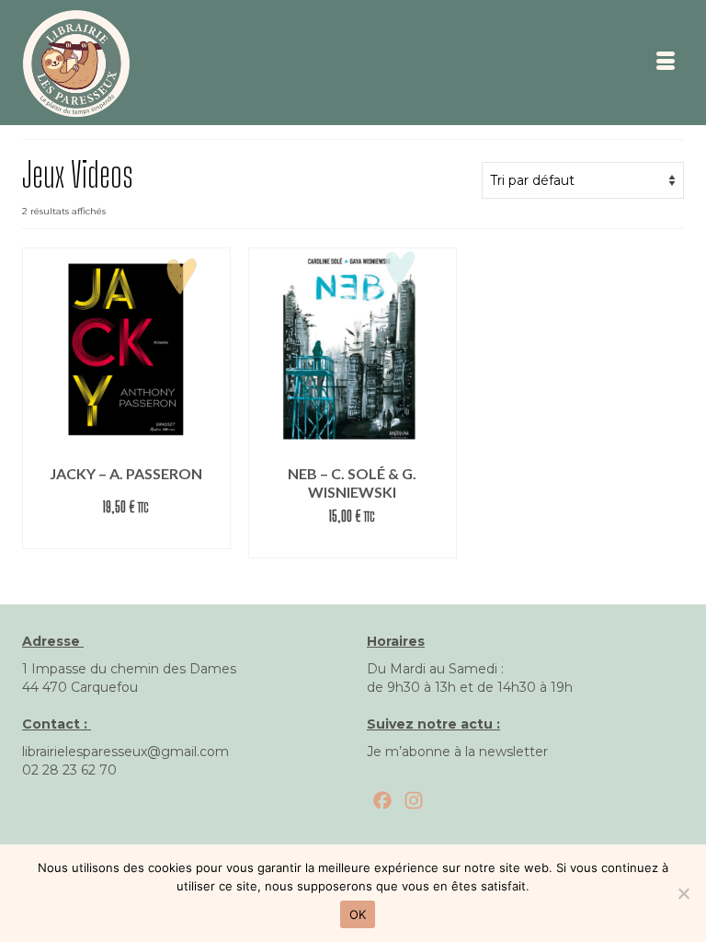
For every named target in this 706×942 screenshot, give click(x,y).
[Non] (683, 893)
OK (358, 914)
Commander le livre (126, 535)
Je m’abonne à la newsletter (457, 751)
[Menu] (666, 62)
